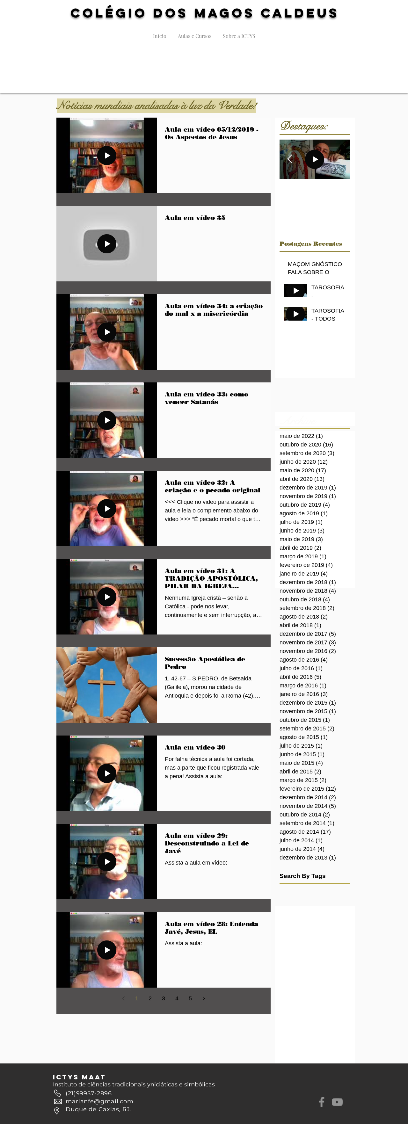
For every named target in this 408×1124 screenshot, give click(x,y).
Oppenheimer (293, 919)
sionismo (304, 989)
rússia (286, 989)
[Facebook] (321, 1102)
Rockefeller (322, 919)
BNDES (287, 909)
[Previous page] (123, 998)
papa (307, 979)
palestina (289, 979)
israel (323, 959)
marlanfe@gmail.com (100, 1101)
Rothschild (290, 929)
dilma (312, 939)
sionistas (326, 989)
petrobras (325, 979)
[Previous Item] (290, 159)
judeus (339, 959)
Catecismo (309, 909)
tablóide (287, 999)
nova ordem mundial (300, 969)
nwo (329, 969)
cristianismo (291, 939)
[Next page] (203, 998)
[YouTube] (337, 1102)
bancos (311, 929)
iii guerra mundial (297, 959)
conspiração (335, 929)
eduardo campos (297, 949)
